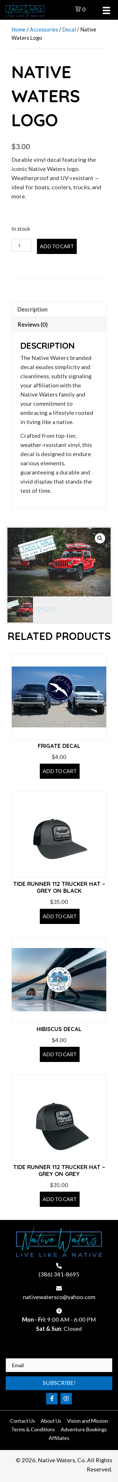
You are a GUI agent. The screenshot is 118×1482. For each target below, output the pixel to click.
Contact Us (22, 1421)
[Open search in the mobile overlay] (57, 8)
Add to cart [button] (60, 771)
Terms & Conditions (33, 1429)
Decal (69, 29)
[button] (100, 538)
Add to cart (57, 246)
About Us (51, 1421)
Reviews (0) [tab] (32, 324)
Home (18, 29)
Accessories (44, 29)
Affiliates (59, 1438)
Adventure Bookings (84, 1429)
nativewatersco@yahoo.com (59, 1296)
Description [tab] (32, 309)
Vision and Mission (87, 1421)
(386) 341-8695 (59, 1274)
